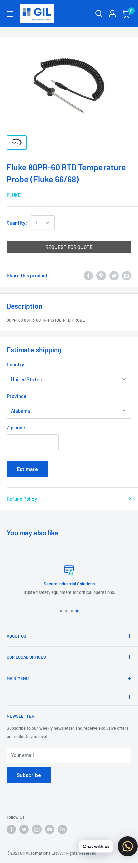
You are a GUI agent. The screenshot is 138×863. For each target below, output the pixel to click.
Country (15, 364)
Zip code (16, 427)
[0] (126, 14)
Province (16, 396)
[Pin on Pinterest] (101, 275)
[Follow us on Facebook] (11, 829)
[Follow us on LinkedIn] (62, 829)
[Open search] (99, 13)
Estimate (27, 469)
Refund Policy (22, 499)
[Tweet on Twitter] (114, 275)
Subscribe (29, 775)
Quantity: (17, 223)
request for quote (69, 247)
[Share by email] (126, 275)
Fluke (14, 195)
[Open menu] (10, 14)
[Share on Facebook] (88, 275)
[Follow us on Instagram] (37, 829)
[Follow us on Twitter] (24, 829)
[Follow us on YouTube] (49, 829)
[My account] (112, 13)
